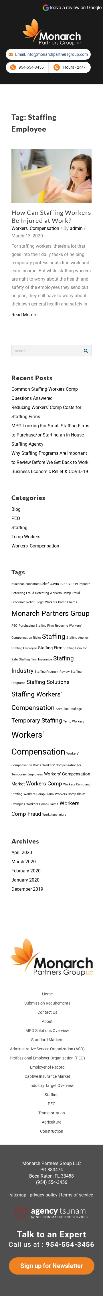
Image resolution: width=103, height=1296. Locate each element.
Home (47, 994)
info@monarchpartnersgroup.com (57, 54)
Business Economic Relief (30, 584)
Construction (51, 1131)
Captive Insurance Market (47, 1076)
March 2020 (23, 861)
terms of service (77, 1195)
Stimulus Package (69, 709)
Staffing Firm (50, 647)
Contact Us (47, 1012)
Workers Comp (44, 784)
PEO (15, 518)
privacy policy (44, 1195)
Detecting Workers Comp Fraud (57, 593)
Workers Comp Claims (42, 804)
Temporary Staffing (36, 720)
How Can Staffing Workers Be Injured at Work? (51, 217)
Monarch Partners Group (50, 613)
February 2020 (26, 871)
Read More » (24, 314)
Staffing (19, 527)
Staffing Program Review (52, 672)
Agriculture (51, 1122)
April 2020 (21, 852)
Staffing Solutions (48, 682)
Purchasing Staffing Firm (36, 626)
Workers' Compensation (35, 228)
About (47, 1021)
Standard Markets (47, 1039)
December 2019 (27, 889)
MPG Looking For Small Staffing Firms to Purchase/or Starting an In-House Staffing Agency (50, 435)
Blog (16, 509)
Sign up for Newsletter (51, 1265)
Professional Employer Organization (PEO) (47, 1058)
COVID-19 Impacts (77, 584)
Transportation (51, 1113)
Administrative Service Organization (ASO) (47, 1049)
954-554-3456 (31, 67)
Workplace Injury (54, 815)
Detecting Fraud (22, 593)
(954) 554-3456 (51, 1182)
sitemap (18, 1195)
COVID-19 (56, 584)
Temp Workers (25, 536)
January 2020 (25, 880)
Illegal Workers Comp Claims (56, 602)
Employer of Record (47, 1067)
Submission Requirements (47, 1003)
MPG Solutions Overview (47, 1030)
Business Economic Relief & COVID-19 (49, 471)
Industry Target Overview (51, 1085)
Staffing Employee (24, 648)
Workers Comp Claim (38, 794)
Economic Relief (23, 602)
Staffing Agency (77, 638)
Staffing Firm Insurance (35, 659)
